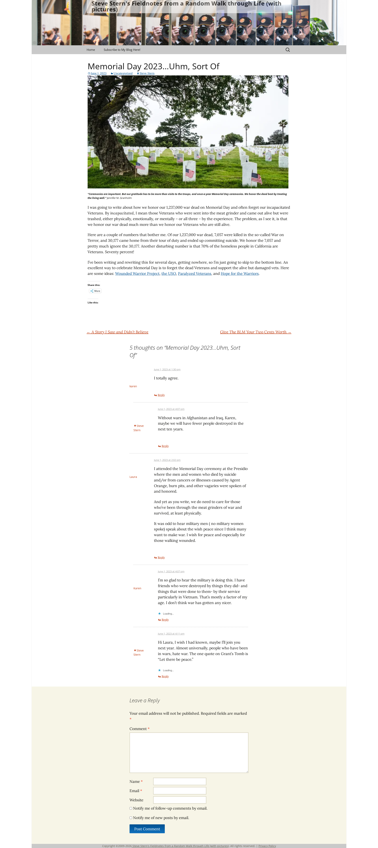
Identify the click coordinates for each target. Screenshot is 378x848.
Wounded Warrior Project (137, 273)
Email (136, 790)
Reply (161, 395)
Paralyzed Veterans (194, 273)
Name (136, 781)
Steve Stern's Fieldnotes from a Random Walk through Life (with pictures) (180, 846)
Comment (140, 728)
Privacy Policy (267, 846)
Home (91, 50)
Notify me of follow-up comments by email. (170, 808)
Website (136, 800)
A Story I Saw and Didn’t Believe (117, 331)
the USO (168, 273)
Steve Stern (147, 73)
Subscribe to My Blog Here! (122, 50)
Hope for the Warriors (240, 273)
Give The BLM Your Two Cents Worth (255, 331)
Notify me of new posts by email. (161, 817)
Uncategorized (123, 73)
